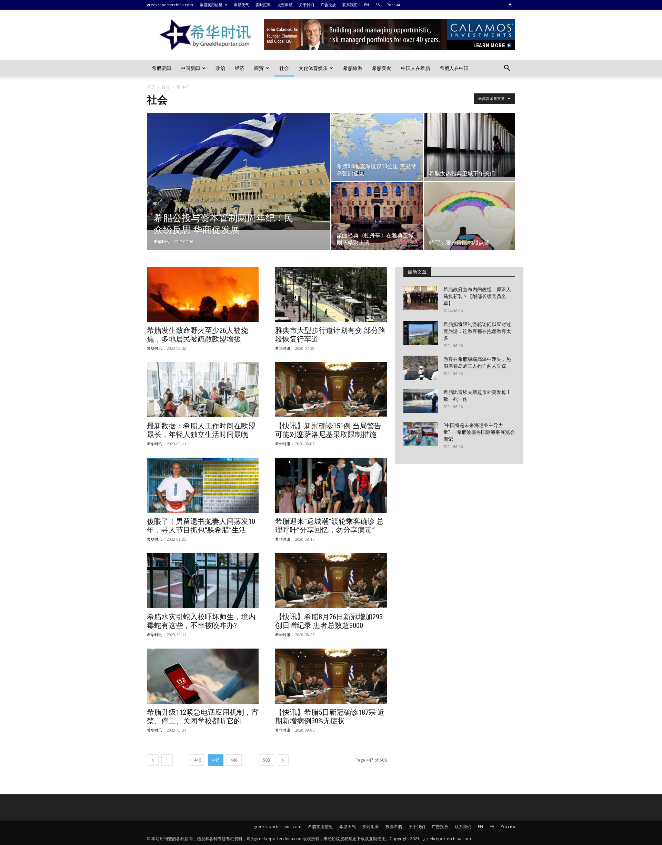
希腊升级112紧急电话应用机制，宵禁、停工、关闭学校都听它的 (203, 716)
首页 (151, 87)
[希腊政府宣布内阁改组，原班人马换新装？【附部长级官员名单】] (420, 298)
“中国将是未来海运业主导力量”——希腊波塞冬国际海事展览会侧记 (479, 432)
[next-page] (283, 760)
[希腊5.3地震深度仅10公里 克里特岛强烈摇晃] (377, 147)
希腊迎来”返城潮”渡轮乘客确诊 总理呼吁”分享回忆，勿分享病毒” (329, 525)
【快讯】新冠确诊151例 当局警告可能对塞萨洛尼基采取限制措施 (328, 430)
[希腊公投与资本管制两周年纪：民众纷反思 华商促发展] (238, 171)
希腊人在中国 (454, 68)
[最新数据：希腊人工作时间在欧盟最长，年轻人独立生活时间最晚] (203, 389)
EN (366, 4)
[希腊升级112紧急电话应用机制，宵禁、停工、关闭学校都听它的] (203, 676)
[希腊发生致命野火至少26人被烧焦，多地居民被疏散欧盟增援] (203, 294)
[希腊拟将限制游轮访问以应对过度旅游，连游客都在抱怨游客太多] (420, 333)
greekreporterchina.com (170, 4)
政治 (220, 68)
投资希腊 (284, 4)
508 (266, 760)
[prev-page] (153, 760)
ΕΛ (377, 4)
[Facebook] (510, 5)
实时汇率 (263, 4)
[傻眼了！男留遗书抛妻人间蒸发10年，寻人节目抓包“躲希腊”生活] (203, 485)
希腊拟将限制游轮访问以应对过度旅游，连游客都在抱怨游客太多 (477, 331)
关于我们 (306, 4)
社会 (284, 68)
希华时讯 (161, 241)
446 (197, 760)
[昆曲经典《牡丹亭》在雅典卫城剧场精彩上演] (377, 216)
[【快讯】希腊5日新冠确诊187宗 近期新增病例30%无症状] (331, 676)
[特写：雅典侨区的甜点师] (469, 216)
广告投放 (328, 4)
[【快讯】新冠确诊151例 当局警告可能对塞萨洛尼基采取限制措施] (331, 389)
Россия (393, 4)
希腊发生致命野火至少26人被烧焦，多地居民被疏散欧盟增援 (197, 334)
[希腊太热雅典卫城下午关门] (469, 145)
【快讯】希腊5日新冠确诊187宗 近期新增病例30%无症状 (330, 716)
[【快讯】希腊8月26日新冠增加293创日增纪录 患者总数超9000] (331, 580)
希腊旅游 (352, 68)
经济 (239, 68)
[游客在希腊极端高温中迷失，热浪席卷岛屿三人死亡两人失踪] (420, 368)
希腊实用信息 (211, 4)
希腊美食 (381, 68)
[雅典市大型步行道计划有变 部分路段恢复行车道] (331, 294)
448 (234, 760)
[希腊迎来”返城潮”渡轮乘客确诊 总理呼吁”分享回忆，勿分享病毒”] (331, 485)
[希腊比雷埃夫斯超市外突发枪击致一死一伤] (420, 401)
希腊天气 (241, 4)
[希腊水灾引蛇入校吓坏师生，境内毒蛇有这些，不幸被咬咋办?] (203, 580)
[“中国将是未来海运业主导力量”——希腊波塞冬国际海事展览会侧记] (420, 434)
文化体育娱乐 (313, 68)
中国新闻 (190, 68)
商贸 (259, 68)
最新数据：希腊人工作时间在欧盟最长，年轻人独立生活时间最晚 (201, 430)
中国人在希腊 (415, 68)
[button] (507, 68)
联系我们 (350, 4)
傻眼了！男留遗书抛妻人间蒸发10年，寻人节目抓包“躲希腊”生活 (201, 525)
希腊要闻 (161, 68)
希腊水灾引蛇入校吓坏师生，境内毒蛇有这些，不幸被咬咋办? (201, 621)
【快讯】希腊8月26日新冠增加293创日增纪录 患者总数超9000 (329, 621)
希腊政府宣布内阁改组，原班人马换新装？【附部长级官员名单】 (477, 296)
